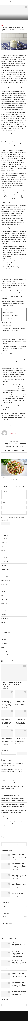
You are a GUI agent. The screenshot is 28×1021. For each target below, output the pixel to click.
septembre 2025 (5, 580)
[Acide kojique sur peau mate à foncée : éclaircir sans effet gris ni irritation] (14, 12)
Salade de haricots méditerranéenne (14, 477)
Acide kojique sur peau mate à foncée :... (14, 18)
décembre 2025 (5, 569)
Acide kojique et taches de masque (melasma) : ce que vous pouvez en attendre (19, 884)
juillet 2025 (4, 588)
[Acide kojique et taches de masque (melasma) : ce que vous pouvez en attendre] (5, 885)
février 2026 (4, 561)
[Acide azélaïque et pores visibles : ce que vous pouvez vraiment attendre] (5, 894)
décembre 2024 (5, 614)
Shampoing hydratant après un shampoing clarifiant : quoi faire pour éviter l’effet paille (19, 866)
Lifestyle (15, 909)
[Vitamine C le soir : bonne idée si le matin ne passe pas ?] (21, 733)
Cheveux (15, 906)
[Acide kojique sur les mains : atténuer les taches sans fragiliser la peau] (7, 733)
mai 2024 (3, 622)
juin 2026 (3, 546)
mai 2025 (3, 595)
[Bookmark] (26, 6)
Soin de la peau (15, 920)
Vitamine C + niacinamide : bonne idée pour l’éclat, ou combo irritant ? (19, 875)
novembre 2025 (5, 573)
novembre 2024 (5, 618)
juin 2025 (3, 591)
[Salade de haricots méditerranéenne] (14, 467)
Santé (15, 916)
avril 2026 (4, 554)
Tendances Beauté (15, 923)
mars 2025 (4, 603)
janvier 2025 (4, 610)
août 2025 (4, 584)
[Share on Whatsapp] (21, 425)
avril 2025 (4, 599)
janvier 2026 (4, 565)
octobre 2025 (4, 576)
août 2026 (4, 538)
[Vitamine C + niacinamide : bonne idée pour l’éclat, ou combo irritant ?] (5, 876)
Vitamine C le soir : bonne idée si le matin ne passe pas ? (20, 740)
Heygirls (5, 29)
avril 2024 (4, 626)
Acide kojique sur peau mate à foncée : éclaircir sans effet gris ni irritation (19, 856)
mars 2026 (4, 557)
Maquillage (15, 913)
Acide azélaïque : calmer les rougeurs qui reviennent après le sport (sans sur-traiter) (12, 823)
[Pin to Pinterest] (20, 425)
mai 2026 (3, 550)
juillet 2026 (4, 542)
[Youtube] (21, 2)
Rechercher (4, 750)
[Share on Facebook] (18, 425)
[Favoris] (26, 2)
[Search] (24, 2)
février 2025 (4, 607)
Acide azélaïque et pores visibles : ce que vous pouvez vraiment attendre (19, 893)
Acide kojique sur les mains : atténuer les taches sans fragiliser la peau (7, 741)
